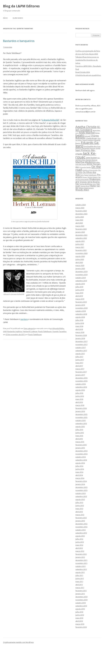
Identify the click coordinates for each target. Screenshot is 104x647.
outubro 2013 (80, 493)
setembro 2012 (81, 533)
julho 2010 (79, 612)
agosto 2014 (80, 463)
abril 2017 (79, 366)
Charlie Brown (91, 138)
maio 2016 (79, 399)
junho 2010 (79, 615)
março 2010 (79, 624)
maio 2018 (79, 326)
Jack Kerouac (85, 155)
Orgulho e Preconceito (90, 170)
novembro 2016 (81, 381)
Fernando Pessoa (88, 148)
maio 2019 (79, 293)
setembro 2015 (81, 423)
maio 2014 (79, 472)
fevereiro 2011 (81, 591)
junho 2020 (79, 259)
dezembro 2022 (81, 235)
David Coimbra (87, 140)
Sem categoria (29, 328)
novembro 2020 (81, 253)
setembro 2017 (81, 350)
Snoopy (83, 181)
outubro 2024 (80, 205)
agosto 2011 (80, 572)
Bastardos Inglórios (14, 331)
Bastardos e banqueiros (18, 41)
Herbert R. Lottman (30, 331)
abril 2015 (79, 439)
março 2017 (79, 369)
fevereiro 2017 (81, 372)
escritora (24, 319)
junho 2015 (79, 433)
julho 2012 (79, 539)
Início (5, 18)
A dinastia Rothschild (50, 120)
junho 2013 (79, 505)
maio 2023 (79, 220)
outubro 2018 (80, 311)
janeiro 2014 (80, 484)
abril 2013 (79, 512)
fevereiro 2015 (81, 445)
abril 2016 (79, 402)
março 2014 (79, 478)
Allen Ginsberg (87, 128)
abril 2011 (79, 584)
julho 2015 (79, 429)
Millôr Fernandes (88, 166)
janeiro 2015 (80, 448)
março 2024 (79, 208)
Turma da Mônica (85, 184)
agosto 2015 (80, 426)
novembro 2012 (81, 527)
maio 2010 (79, 618)
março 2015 (79, 442)
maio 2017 (79, 363)
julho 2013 (79, 502)
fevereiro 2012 (81, 554)
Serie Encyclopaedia (88, 178)
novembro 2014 (81, 454)
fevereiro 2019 (81, 302)
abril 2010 (79, 621)
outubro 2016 (80, 384)
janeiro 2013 (80, 521)
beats (79, 135)
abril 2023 (79, 223)
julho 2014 (79, 466)
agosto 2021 (80, 241)
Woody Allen (82, 189)
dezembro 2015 (81, 414)
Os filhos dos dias (85, 173)
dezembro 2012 (81, 524)
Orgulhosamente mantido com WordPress (18, 642)
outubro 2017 (80, 347)
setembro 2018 (81, 314)
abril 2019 (79, 296)
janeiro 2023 (80, 232)
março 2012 (79, 551)
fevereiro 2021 (81, 250)
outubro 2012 (80, 530)
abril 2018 (79, 329)
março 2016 (79, 405)
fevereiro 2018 (81, 335)
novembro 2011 (81, 563)
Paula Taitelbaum (45, 331)
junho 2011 (79, 578)
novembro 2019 (81, 274)
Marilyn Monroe (91, 160)
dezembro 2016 (81, 378)
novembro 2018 (81, 308)
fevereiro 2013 (81, 518)
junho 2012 (79, 542)
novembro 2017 (81, 344)
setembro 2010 (81, 606)
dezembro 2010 (81, 597)
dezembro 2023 (81, 214)
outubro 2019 (80, 278)
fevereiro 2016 (81, 408)
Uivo (94, 184)
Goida (98, 148)
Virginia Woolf (85, 186)
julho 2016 (79, 393)
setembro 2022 (81, 238)
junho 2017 (79, 360)
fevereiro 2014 (81, 481)
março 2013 (79, 515)
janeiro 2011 (80, 594)
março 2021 (79, 247)
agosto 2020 (80, 256)
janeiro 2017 (80, 375)
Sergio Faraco (93, 177)
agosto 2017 (80, 353)
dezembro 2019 (81, 271)
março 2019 (79, 299)
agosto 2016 (80, 390)
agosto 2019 (80, 284)
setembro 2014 (81, 460)
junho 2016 (79, 396)
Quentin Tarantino (59, 331)
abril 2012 (79, 548)
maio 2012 (79, 545)
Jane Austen (91, 157)
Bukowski (87, 136)
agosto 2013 (80, 499)
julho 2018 (79, 320)
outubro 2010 (80, 603)
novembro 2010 (81, 600)
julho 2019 (79, 287)
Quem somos (18, 18)
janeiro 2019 (80, 305)
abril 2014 (79, 475)
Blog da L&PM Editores (21, 6)
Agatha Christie (86, 127)
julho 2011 (79, 575)
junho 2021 (79, 244)
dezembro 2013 (81, 487)
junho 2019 (79, 290)
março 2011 (79, 587)
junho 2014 (79, 469)
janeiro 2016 (80, 411)
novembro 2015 (81, 417)
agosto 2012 (80, 536)
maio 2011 (79, 581)
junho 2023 (79, 217)
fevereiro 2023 (81, 229)
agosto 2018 (80, 317)
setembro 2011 (81, 569)
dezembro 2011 (81, 560)
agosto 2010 (80, 609)
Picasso (84, 177)
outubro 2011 (80, 566)
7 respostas (7, 47)
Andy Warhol (87, 132)
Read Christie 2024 (82, 72)
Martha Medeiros (85, 162)
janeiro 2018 (80, 338)
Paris (82, 175)
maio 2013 (79, 508)
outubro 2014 (80, 457)
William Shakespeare (86, 188)
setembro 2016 (81, 387)
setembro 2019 (81, 281)
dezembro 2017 (81, 341)
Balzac (97, 133)
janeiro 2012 (80, 557)
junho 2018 (79, 323)
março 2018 (79, 332)
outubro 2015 (80, 420)
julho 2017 (79, 357)
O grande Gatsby (85, 167)
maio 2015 (79, 436)
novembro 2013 (81, 490)
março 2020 (79, 265)
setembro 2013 (81, 496)
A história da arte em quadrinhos (88, 75)
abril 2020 (79, 262)
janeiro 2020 (80, 268)
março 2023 (79, 226)
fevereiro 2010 (81, 627)
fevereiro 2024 (81, 211)
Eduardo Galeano (87, 144)
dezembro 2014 (81, 451)
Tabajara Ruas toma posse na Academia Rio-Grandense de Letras (87, 60)
